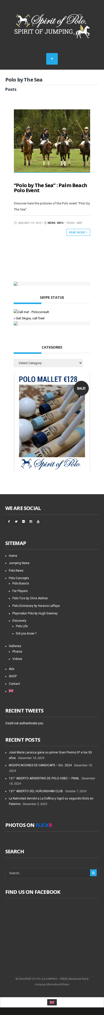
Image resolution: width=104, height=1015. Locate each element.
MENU (52, 59)
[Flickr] (23, 521)
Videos (17, 659)
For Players (20, 591)
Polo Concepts (19, 578)
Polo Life (22, 626)
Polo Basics (20, 583)
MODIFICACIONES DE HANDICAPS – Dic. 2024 (40, 765)
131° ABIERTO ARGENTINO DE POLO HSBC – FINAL (44, 778)
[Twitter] (16, 521)
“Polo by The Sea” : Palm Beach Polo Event (50, 188)
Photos (17, 651)
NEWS (52, 223)
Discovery (19, 620)
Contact (14, 684)
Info (60, 223)
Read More (77, 232)
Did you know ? (26, 633)
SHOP (13, 676)
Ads (11, 669)
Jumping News (19, 563)
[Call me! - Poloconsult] (31, 312)
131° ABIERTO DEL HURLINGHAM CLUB (36, 791)
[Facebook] (8, 521)
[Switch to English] (52, 1002)
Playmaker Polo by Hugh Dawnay (35, 613)
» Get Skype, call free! (29, 318)
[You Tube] (38, 521)
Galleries (15, 646)
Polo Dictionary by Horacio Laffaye (36, 606)
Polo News (16, 570)
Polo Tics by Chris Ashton (30, 598)
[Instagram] (30, 521)
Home (13, 556)
